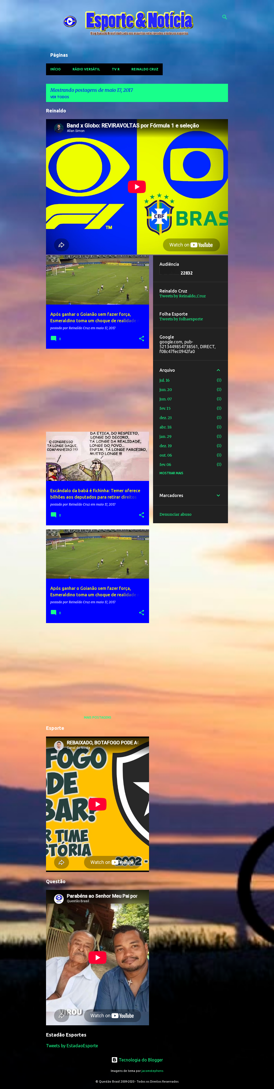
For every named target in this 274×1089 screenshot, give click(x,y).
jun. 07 (165, 399)
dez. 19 (165, 445)
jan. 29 (165, 436)
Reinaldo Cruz (144, 69)
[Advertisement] (95, 390)
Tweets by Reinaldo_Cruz (182, 296)
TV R (116, 69)
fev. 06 (165, 464)
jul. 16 (164, 380)
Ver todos (59, 97)
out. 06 (165, 455)
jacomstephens (152, 1070)
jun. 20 (165, 389)
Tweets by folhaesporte (181, 319)
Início (55, 69)
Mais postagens (97, 717)
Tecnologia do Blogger (140, 1059)
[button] (141, 339)
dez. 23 (165, 417)
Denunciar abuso (175, 514)
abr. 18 (165, 427)
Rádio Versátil (86, 69)
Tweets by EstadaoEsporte (72, 1045)
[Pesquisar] (225, 17)
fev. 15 (165, 408)
